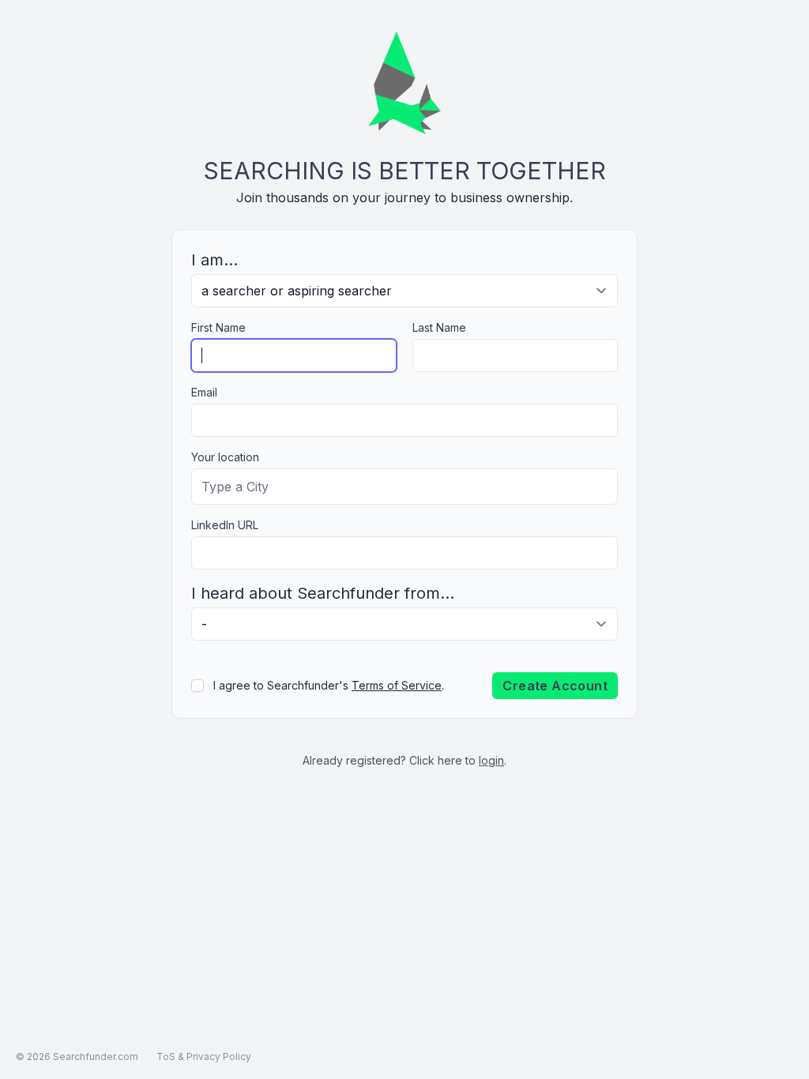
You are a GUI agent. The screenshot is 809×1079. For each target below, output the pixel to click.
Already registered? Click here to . (404, 760)
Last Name (439, 327)
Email (204, 392)
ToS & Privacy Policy (203, 1056)
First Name (218, 327)
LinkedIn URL (224, 525)
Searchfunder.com (95, 1056)
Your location (225, 457)
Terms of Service (397, 685)
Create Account (555, 686)
